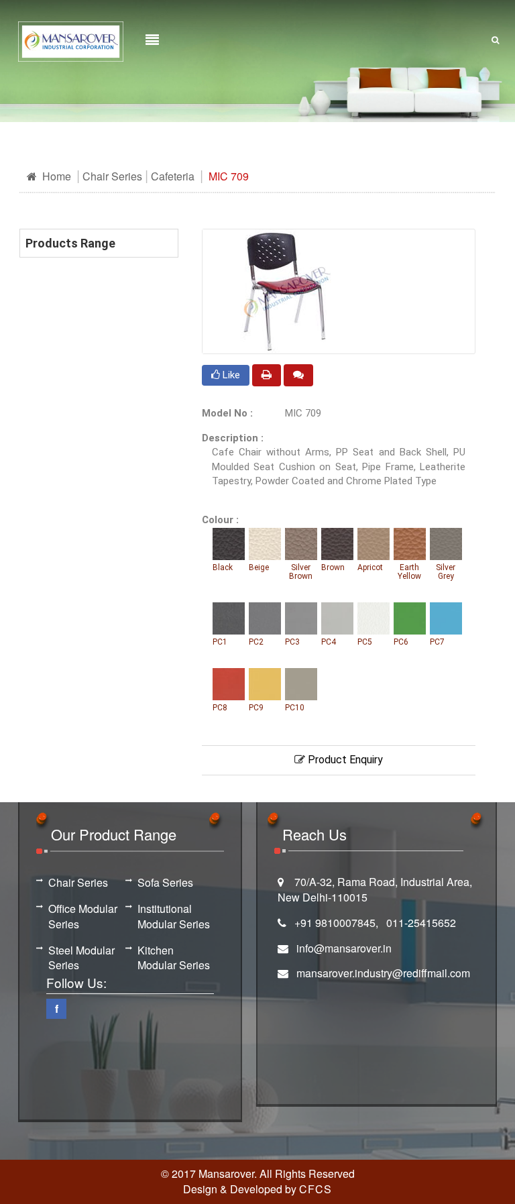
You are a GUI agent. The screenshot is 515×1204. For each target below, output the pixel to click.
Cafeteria (172, 176)
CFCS (315, 1189)
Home (55, 176)
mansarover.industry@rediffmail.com (383, 973)
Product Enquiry (344, 759)
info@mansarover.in (344, 948)
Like (230, 375)
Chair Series (112, 176)
